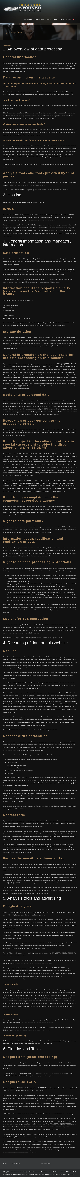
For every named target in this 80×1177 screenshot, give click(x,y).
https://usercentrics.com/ (10, 750)
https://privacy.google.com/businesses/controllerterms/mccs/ (33, 963)
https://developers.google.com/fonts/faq (53, 1073)
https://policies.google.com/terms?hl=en (59, 1137)
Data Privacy (16, 1163)
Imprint (5, 1163)
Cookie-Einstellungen (68, 1174)
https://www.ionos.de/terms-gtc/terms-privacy (42, 220)
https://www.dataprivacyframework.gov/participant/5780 (20, 979)
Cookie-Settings (46, 1163)
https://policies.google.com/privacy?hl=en (41, 1076)
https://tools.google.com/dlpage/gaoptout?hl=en (38, 1022)
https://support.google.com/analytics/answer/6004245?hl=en (30, 1030)
